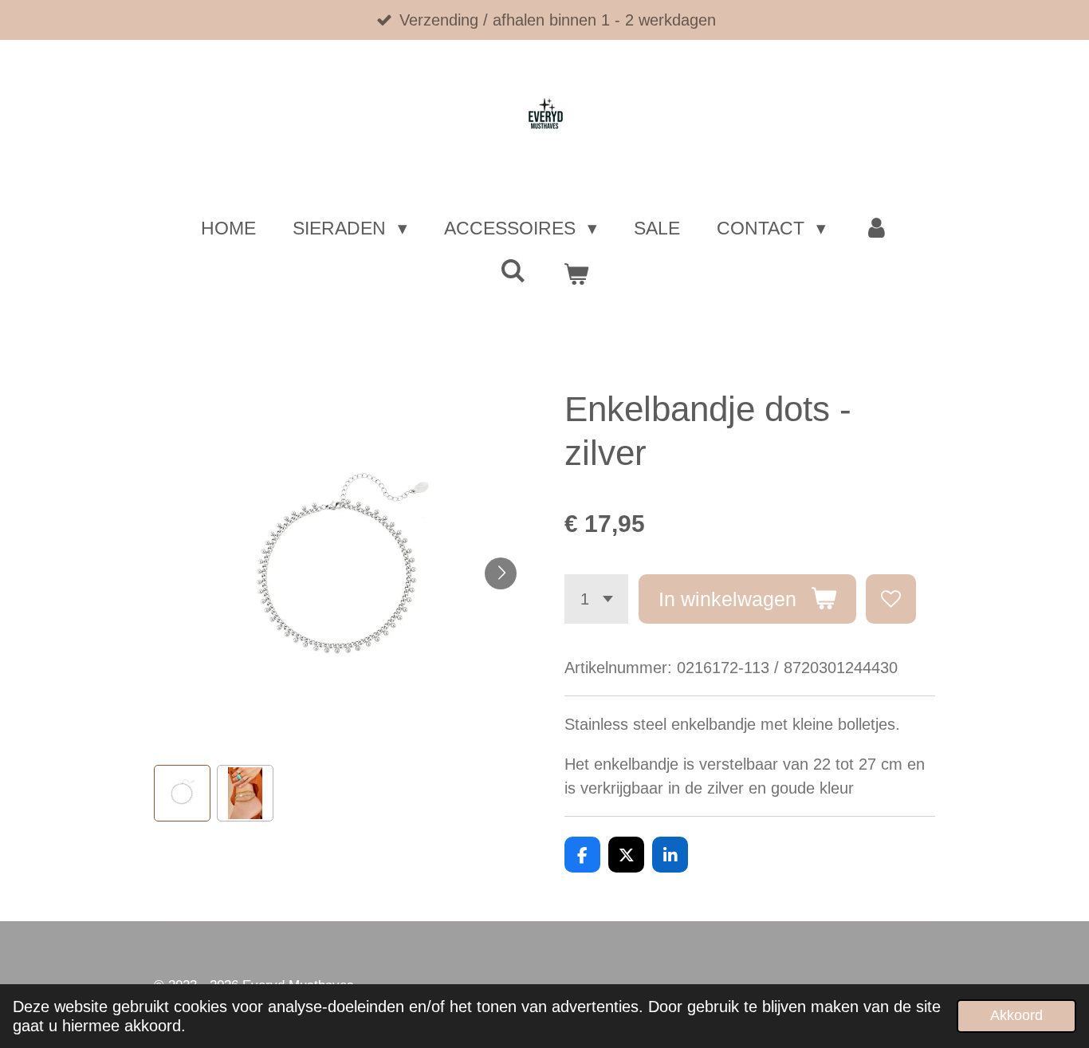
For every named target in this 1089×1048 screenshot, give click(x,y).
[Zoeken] (513, 271)
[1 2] (596, 599)
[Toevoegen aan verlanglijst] (891, 599)
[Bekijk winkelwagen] (575, 274)
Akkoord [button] (1016, 1015)
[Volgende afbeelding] (501, 573)
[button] (182, 793)
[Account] (875, 228)
